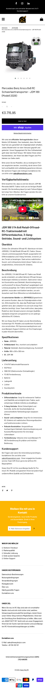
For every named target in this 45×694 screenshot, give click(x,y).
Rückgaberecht (7, 584)
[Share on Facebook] (3, 490)
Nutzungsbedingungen (10, 578)
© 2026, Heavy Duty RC (22, 670)
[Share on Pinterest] (12, 490)
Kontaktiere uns (8, 593)
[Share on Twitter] (7, 490)
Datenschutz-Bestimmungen (13, 574)
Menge (4, 102)
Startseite (4, 27)
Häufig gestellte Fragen (10, 590)
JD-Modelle (15, 27)
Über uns (5, 587)
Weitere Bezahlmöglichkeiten (22, 133)
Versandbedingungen (10, 581)
